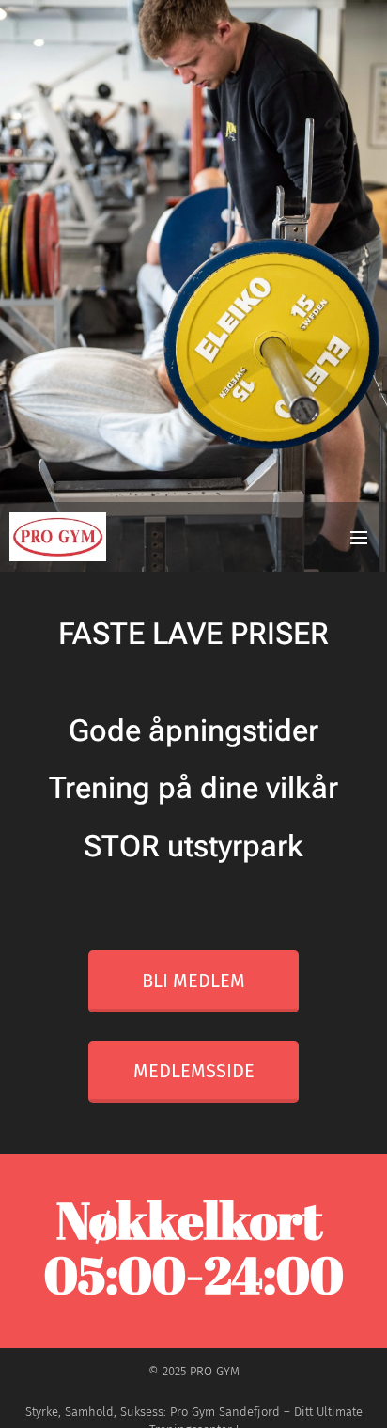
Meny (359, 537)
